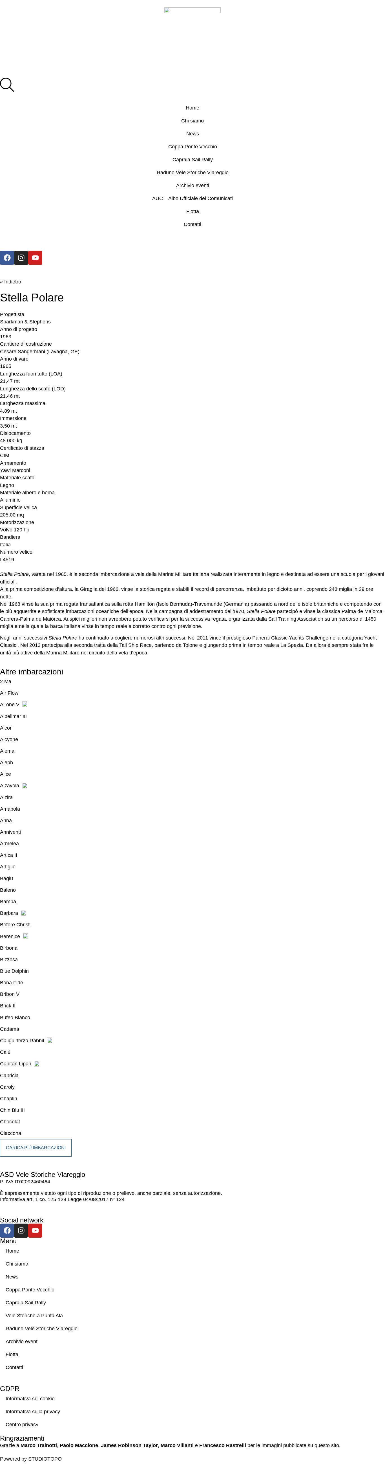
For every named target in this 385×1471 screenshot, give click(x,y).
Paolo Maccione (79, 1445)
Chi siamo (192, 121)
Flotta (192, 211)
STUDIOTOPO (45, 1459)
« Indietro (10, 282)
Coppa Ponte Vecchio (192, 146)
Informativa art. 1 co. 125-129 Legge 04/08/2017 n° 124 (62, 1199)
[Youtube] (35, 258)
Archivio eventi (192, 185)
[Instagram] (21, 258)
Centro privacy (22, 1424)
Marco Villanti (177, 1445)
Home (192, 108)
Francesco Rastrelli (222, 1445)
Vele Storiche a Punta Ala (34, 1315)
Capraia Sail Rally (192, 159)
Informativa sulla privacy (33, 1411)
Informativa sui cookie (30, 1398)
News (192, 134)
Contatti (192, 224)
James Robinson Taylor (129, 1445)
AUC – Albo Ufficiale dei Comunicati (192, 198)
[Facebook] (7, 258)
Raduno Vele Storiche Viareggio (193, 172)
